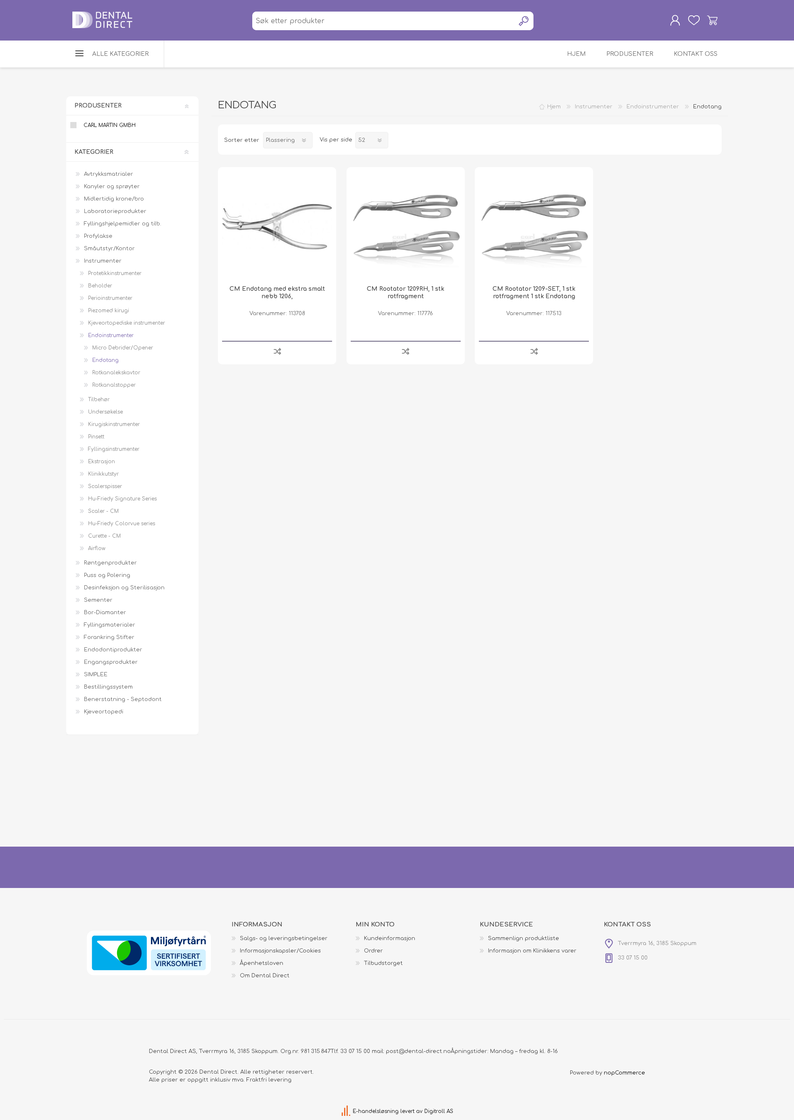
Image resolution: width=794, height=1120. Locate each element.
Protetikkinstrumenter (114, 273)
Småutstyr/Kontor (109, 248)
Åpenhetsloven (261, 963)
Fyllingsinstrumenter (113, 449)
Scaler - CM (103, 511)
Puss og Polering (107, 575)
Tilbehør (99, 399)
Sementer (98, 600)
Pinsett (96, 437)
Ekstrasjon (101, 461)
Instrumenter (103, 261)
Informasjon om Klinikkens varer (532, 951)
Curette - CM (104, 536)
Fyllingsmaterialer (109, 625)
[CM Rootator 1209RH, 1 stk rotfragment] (406, 226)
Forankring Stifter (109, 637)
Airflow (96, 548)
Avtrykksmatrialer (108, 174)
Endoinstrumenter (111, 335)
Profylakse (98, 236)
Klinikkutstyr (103, 474)
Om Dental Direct (264, 976)
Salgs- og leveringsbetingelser (284, 938)
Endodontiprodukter (113, 650)
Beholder (100, 286)
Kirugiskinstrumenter (114, 424)
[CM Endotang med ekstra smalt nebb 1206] (277, 226)
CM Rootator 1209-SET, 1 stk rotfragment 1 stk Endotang (534, 292)
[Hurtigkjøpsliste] (693, 20)
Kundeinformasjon (389, 938)
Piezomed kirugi (108, 311)
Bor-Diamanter (105, 612)
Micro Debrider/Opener (122, 348)
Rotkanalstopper (114, 385)
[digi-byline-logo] (347, 1111)
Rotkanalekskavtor (116, 373)
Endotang (105, 360)
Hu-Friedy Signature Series (122, 499)
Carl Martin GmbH (110, 125)
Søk (524, 21)
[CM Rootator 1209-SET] (534, 226)
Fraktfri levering (269, 1080)
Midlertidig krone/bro (114, 199)
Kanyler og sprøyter (112, 186)
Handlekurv (712, 20)
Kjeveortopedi (103, 712)
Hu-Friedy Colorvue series (121, 523)
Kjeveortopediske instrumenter (126, 323)
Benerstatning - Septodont (123, 699)
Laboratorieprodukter (115, 211)
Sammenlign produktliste (523, 938)
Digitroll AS (438, 1111)
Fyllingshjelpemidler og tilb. (122, 224)
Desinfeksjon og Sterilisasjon (124, 588)
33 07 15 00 (355, 1051)
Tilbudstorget (383, 963)
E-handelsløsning (376, 1111)
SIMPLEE (96, 674)
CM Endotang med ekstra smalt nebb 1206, (277, 292)
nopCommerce (624, 1073)
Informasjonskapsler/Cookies (280, 951)
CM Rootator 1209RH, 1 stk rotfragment (405, 292)
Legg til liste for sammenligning (277, 351)
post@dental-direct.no (418, 1051)
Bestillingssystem (108, 687)
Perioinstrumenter (110, 298)
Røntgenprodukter (110, 563)
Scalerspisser (105, 486)
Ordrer (373, 951)
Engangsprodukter (111, 662)
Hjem (554, 107)
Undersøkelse (105, 412)
